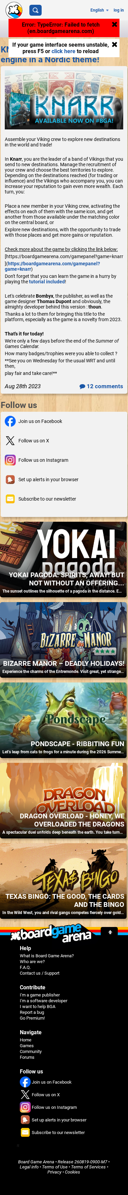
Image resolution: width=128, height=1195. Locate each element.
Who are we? (32, 961)
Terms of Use (55, 1166)
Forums (27, 1057)
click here (63, 51)
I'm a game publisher (40, 994)
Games (27, 1045)
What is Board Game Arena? (47, 955)
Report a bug (32, 1012)
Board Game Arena (36, 1161)
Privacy (54, 1172)
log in (119, 10)
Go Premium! (32, 1018)
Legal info (29, 1166)
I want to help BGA (37, 1006)
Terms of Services (88, 1166)
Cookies (72, 1172)
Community (31, 1051)
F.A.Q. (25, 967)
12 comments (104, 386)
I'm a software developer (43, 1000)
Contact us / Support (39, 973)
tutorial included (47, 281)
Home (25, 1039)
